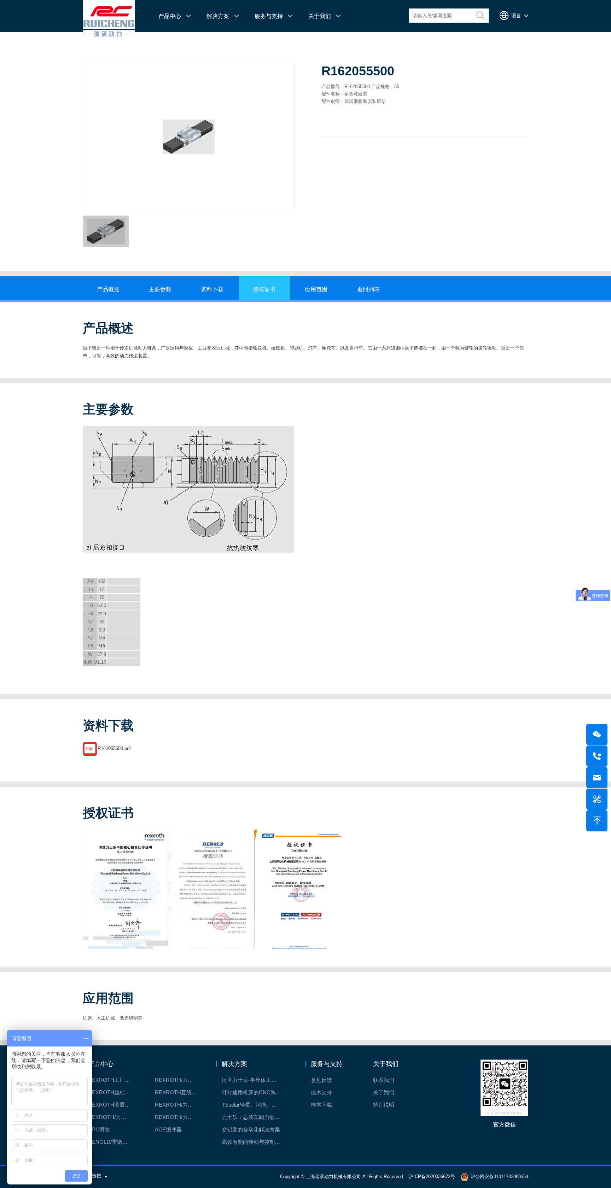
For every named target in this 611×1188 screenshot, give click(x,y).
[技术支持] (596, 799)
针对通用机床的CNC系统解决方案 (255, 1092)
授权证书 (264, 289)
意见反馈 (321, 1080)
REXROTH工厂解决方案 (112, 1080)
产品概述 (108, 289)
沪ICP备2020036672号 (432, 1176)
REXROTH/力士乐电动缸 (179, 1105)
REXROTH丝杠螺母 (111, 1092)
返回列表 (368, 289)
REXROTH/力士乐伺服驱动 (179, 1117)
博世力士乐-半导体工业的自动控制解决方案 (255, 1080)
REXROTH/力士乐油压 (112, 1117)
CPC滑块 (99, 1129)
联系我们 (383, 1080)
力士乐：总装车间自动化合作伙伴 (255, 1117)
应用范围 (316, 289)
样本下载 (321, 1105)
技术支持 (321, 1092)
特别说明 (383, 1105)
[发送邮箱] (596, 777)
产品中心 (169, 16)
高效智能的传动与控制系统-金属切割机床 (255, 1142)
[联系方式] (596, 756)
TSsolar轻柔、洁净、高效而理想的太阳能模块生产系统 (255, 1105)
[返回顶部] (596, 820)
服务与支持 (269, 16)
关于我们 (319, 16)
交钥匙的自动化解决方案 (251, 1129)
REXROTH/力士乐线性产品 (179, 1080)
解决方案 (217, 16)
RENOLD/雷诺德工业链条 (112, 1142)
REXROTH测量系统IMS (112, 1105)
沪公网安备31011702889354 (499, 1176)
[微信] (596, 734)
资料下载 (212, 289)
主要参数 (160, 289)
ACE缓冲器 (168, 1129)
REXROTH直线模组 (178, 1092)
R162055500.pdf (114, 748)
